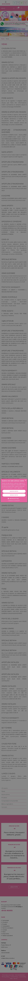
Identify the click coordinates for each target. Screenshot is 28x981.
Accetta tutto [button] (14, 491)
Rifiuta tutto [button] (14, 495)
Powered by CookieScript (14, 500)
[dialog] (14, 490)
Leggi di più (20, 487)
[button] (14, 498)
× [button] (25, 480)
